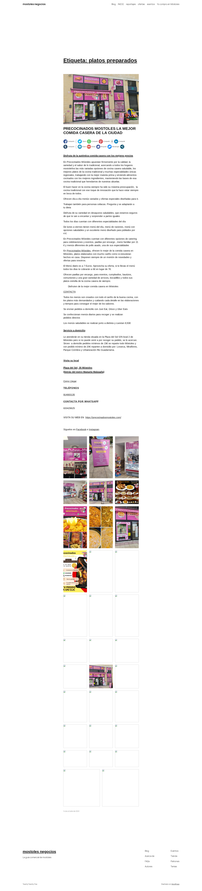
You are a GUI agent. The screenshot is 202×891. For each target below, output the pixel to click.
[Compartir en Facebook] (68, 141)
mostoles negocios (34, 4)
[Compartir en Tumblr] (68, 147)
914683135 (69, 394)
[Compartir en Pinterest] (104, 141)
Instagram (94, 429)
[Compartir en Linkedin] (119, 141)
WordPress (175, 884)
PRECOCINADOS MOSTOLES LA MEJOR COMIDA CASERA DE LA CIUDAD (99, 130)
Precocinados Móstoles (79, 250)
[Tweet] (82, 141)
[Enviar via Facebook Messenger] (113, 147)
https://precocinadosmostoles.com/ (103, 417)
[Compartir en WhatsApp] (92, 141)
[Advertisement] (101, 32)
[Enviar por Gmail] (91, 147)
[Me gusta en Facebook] (101, 147)
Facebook (81, 429)
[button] (69, 292)
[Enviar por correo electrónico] (82, 147)
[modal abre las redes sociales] (122, 147)
